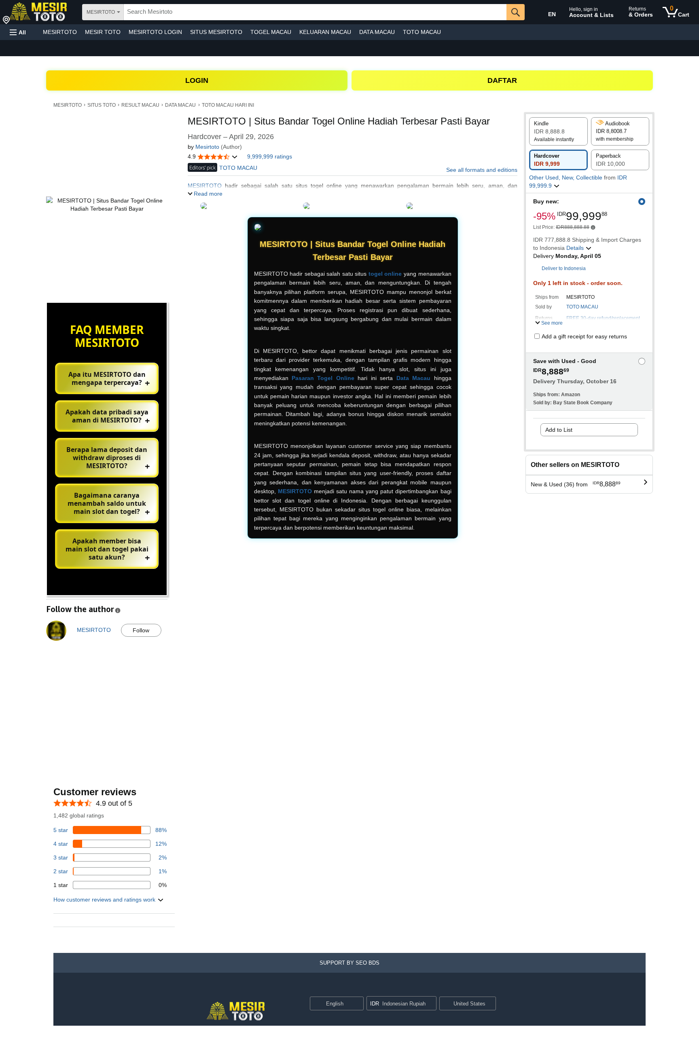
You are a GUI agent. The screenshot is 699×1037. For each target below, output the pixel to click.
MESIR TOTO (103, 32)
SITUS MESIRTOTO (216, 32)
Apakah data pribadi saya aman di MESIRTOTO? (107, 416)
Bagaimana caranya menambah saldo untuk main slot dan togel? (107, 503)
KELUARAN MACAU (325, 32)
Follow (141, 630)
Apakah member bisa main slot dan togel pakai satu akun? (107, 549)
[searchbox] (315, 12)
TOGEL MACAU (270, 32)
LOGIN (196, 80)
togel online (385, 273)
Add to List (558, 430)
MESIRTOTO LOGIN (155, 32)
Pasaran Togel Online (323, 378)
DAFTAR (502, 80)
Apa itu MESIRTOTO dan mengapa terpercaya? (107, 378)
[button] (18, 32)
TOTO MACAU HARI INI (228, 105)
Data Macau (413, 378)
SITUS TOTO (101, 105)
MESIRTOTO (60, 32)
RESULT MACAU (140, 105)
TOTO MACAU (422, 32)
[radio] (558, 131)
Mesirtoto (207, 147)
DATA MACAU (377, 32)
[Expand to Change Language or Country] (357, 1004)
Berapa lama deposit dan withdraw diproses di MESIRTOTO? (106, 457)
